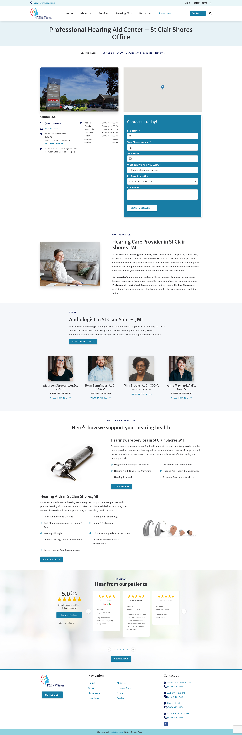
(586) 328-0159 (175, 686)
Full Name (133, 130)
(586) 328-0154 (175, 707)
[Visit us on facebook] (210, 3)
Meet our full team (83, 342)
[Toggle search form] (210, 13)
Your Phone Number (138, 142)
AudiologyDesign (117, 732)
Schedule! (52, 695)
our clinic (108, 53)
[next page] (184, 611)
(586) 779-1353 (51, 129)
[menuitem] (187, 3)
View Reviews (121, 659)
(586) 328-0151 (175, 717)
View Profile (59, 397)
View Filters (69, 623)
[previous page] (88, 611)
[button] (162, 87)
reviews (160, 53)
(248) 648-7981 (175, 697)
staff (120, 53)
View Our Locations (44, 3)
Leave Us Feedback (69, 615)
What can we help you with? (143, 164)
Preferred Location (137, 176)
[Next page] (133, 649)
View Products (51, 559)
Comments (133, 187)
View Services (121, 486)
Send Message (140, 208)
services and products (139, 53)
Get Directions (52, 144)
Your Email (133, 153)
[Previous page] (109, 649)
